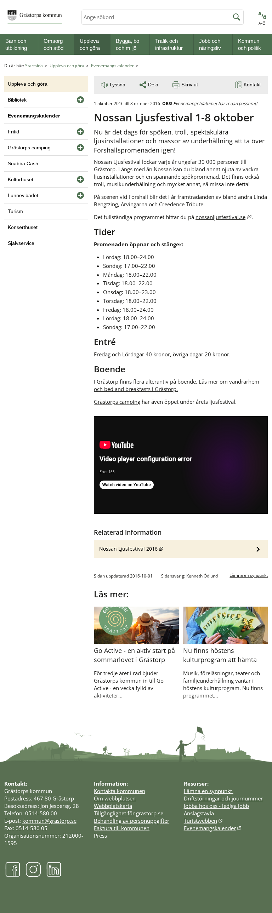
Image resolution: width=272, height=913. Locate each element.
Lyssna (117, 84)
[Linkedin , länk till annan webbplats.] (53, 875)
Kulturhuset (20, 179)
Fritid (13, 131)
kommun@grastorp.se (49, 820)
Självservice (21, 243)
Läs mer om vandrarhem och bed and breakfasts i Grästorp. (177, 385)
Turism (15, 211)
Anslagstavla (199, 813)
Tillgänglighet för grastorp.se (128, 813)
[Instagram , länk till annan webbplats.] (33, 875)
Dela (153, 84)
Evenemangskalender (112, 66)
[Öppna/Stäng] (80, 100)
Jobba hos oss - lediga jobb (216, 805)
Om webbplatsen (115, 798)
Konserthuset (23, 227)
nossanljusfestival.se (223, 216)
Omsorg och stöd (53, 44)
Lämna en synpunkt (249, 575)
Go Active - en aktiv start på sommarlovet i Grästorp (134, 655)
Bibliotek (17, 100)
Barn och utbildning (16, 44)
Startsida (34, 66)
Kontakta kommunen (119, 790)
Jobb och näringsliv (210, 44)
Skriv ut (189, 84)
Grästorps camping (117, 401)
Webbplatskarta (113, 805)
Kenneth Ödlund (202, 576)
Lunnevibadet (23, 195)
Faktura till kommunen (121, 828)
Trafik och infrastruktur (169, 44)
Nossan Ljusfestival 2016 (183, 548)
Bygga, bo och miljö (127, 44)
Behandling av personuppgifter (131, 820)
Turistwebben (203, 820)
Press (100, 835)
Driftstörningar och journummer (223, 798)
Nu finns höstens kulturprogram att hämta (220, 655)
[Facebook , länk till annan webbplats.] (12, 875)
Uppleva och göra (90, 44)
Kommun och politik (249, 44)
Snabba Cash (23, 163)
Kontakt (252, 84)
